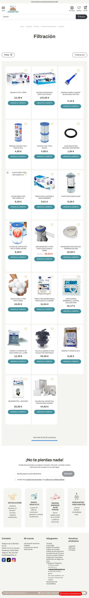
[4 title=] (71, 97)
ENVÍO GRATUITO (34, 503)
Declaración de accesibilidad (51, 583)
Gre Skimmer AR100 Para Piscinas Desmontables (44, 402)
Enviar (68, 474)
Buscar (82, 17)
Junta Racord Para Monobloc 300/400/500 (70, 147)
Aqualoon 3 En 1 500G (18, 92)
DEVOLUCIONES (15, 503)
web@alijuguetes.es (9, 555)
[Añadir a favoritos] (25, 70)
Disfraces (71, 548)
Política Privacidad (52, 547)
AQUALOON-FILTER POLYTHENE (18, 300)
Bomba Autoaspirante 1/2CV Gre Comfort (44, 93)
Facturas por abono (31, 547)
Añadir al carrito (18, 103)
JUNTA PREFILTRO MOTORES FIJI (18, 197)
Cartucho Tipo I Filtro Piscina (44, 147)
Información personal (31, 543)
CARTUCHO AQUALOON (70, 196)
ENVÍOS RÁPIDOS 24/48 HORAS (55, 506)
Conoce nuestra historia (55, 555)
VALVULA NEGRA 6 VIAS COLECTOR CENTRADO (44, 352)
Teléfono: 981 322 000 (10, 553)
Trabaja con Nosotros (54, 563)
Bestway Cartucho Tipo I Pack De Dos (18, 147)
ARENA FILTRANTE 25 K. (70, 351)
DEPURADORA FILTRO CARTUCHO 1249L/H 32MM (44, 248)
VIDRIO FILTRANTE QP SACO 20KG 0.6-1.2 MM (18, 352)
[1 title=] (69, 97)
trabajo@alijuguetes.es (57, 569)
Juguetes (71, 546)
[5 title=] (72, 97)
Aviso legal (50, 545)
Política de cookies (53, 549)
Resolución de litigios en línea (55, 560)
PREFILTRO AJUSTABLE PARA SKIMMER (44, 197)
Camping (71, 550)
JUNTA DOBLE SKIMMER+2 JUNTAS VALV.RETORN (71, 301)
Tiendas (49, 543)
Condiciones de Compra (55, 553)
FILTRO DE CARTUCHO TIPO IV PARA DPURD (18, 247)
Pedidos (27, 545)
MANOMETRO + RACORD (18, 401)
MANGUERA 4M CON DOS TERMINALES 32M (71, 247)
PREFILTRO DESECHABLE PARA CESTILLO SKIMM (44, 300)
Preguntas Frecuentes (54, 557)
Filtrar (7, 55)
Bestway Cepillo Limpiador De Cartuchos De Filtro (70, 93)
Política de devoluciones (55, 551)
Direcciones (28, 549)
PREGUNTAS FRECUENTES (78, 503)
